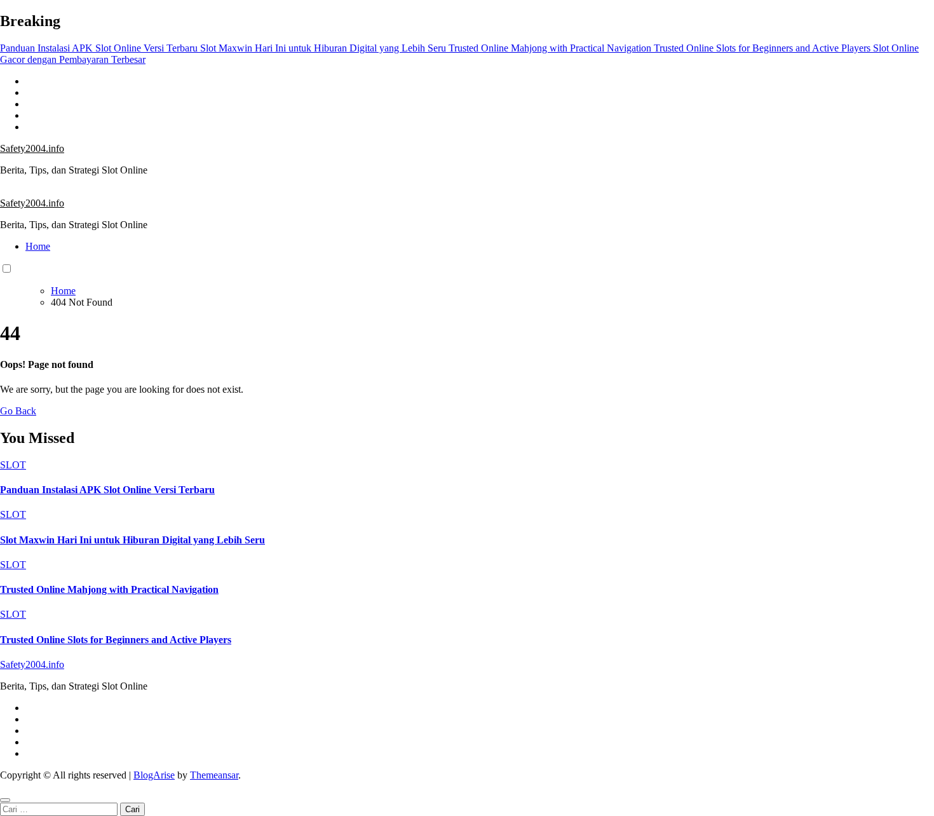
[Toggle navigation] (7, 190)
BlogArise (154, 775)
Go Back (18, 410)
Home (37, 246)
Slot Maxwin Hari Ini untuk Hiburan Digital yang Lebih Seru (132, 539)
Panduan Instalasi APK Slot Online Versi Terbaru (107, 489)
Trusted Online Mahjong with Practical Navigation (109, 589)
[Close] (5, 800)
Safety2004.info (32, 148)
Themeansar (214, 775)
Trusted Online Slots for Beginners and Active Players (115, 639)
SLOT (13, 464)
